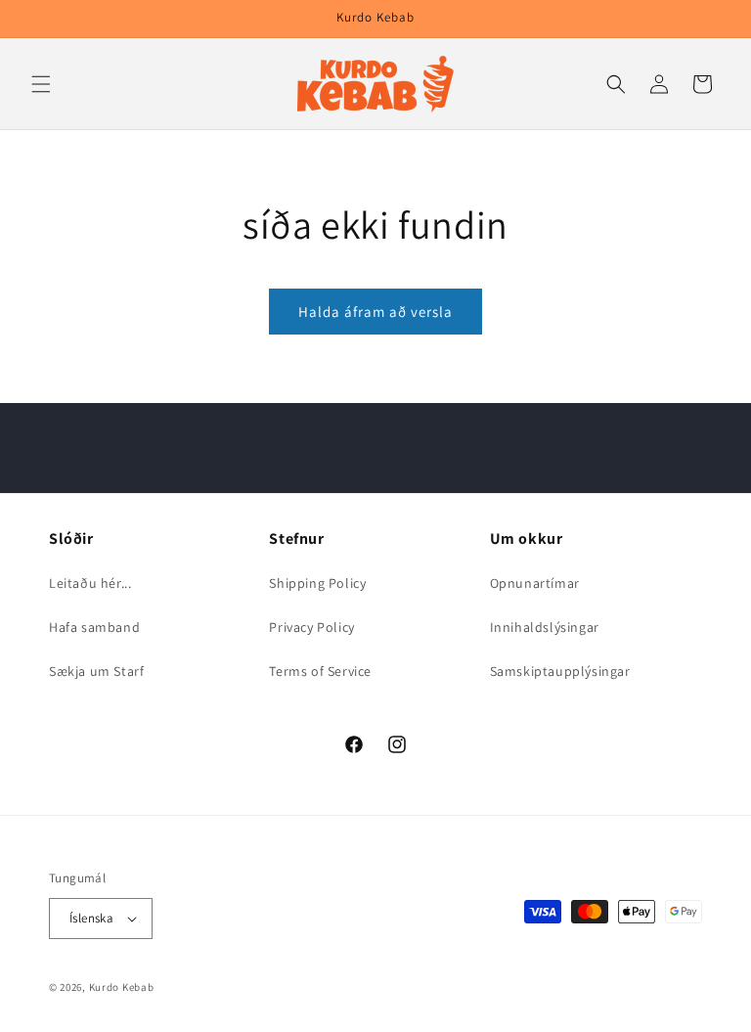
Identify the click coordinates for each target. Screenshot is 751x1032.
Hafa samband (94, 627)
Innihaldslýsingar (544, 627)
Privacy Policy (311, 627)
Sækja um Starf (96, 671)
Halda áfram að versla (375, 311)
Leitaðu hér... (90, 583)
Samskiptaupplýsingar (560, 671)
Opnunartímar (535, 583)
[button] (41, 84)
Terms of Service (320, 671)
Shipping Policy (317, 583)
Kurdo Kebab (122, 987)
